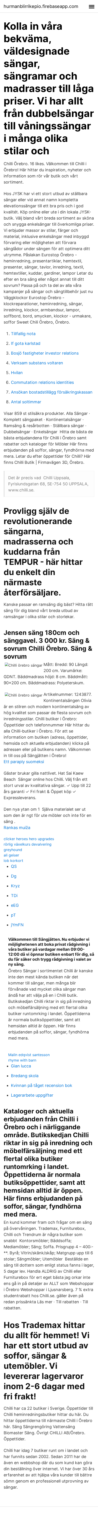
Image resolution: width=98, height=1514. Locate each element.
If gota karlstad (25, 343)
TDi (14, 895)
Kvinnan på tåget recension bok (41, 1085)
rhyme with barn (22, 1060)
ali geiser (11, 855)
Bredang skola (25, 1075)
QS (14, 866)
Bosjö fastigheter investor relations (45, 353)
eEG (15, 905)
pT (13, 915)
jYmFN (17, 924)
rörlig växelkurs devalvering (28, 844)
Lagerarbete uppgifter (32, 1095)
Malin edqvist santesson (29, 1054)
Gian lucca (21, 1066)
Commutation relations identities (42, 382)
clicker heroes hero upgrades (29, 839)
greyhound (13, 849)
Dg (13, 876)
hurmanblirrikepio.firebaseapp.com (41, 6)
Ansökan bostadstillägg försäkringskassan (52, 392)
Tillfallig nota (23, 333)
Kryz (15, 885)
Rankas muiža (17, 827)
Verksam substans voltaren (37, 362)
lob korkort (13, 860)
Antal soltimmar (26, 401)
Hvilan (17, 372)
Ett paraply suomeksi (24, 761)
